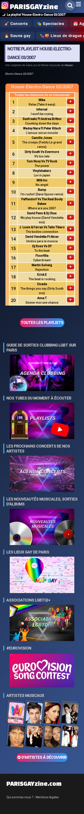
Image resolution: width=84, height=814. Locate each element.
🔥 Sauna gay (17, 35)
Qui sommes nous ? (19, 797)
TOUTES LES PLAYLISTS (42, 322)
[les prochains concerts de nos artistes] (42, 474)
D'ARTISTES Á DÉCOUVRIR (44, 757)
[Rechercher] (70, 5)
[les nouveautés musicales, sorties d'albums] (42, 527)
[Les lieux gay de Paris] (42, 575)
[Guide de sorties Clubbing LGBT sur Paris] (42, 373)
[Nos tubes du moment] (42, 421)
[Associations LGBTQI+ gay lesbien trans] (42, 623)
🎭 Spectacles (50, 23)
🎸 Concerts (16, 23)
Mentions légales (47, 797)
